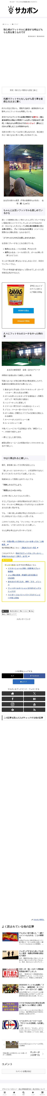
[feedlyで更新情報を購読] (12, 710)
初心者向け (15, 611)
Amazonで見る (23, 321)
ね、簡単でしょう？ (10, 614)
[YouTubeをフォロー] (34, 704)
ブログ (6, 611)
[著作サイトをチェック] (12, 693)
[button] (42, 588)
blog (32, 611)
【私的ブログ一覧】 (29, 548)
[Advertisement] (23, 62)
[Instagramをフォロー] (12, 704)
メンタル (24, 611)
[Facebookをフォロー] (12, 699)
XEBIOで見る (23, 310)
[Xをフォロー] (34, 693)
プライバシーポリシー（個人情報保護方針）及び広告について (23, 1089)
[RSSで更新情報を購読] (34, 710)
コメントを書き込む (23, 1071)
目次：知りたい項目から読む (21, 90)
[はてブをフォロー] (34, 699)
